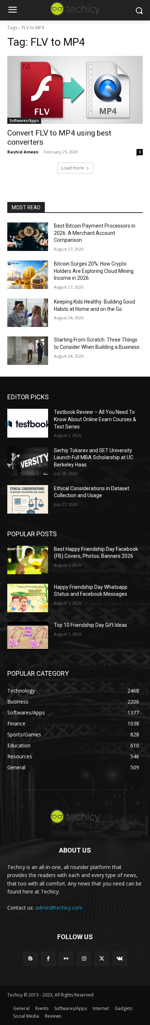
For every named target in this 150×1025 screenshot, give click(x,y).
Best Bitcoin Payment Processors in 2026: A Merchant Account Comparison (94, 233)
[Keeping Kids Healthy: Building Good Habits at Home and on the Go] (27, 312)
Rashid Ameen (23, 152)
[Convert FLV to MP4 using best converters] (75, 90)
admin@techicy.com (59, 907)
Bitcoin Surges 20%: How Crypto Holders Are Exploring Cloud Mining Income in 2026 (94, 271)
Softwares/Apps (24, 120)
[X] (102, 959)
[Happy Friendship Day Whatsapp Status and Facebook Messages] (27, 598)
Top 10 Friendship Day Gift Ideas (90, 625)
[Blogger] (30, 959)
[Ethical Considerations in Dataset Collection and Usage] (27, 499)
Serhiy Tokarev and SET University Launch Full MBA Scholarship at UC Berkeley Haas (93, 457)
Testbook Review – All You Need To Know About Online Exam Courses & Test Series (95, 419)
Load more (72, 168)
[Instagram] (84, 959)
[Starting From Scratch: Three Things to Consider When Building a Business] (27, 350)
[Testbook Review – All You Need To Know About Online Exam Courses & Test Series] (27, 423)
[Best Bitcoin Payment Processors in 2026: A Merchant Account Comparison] (27, 236)
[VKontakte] (119, 959)
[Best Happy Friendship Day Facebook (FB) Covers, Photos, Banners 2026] (27, 560)
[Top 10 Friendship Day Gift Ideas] (27, 636)
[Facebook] (48, 959)
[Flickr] (66, 959)
